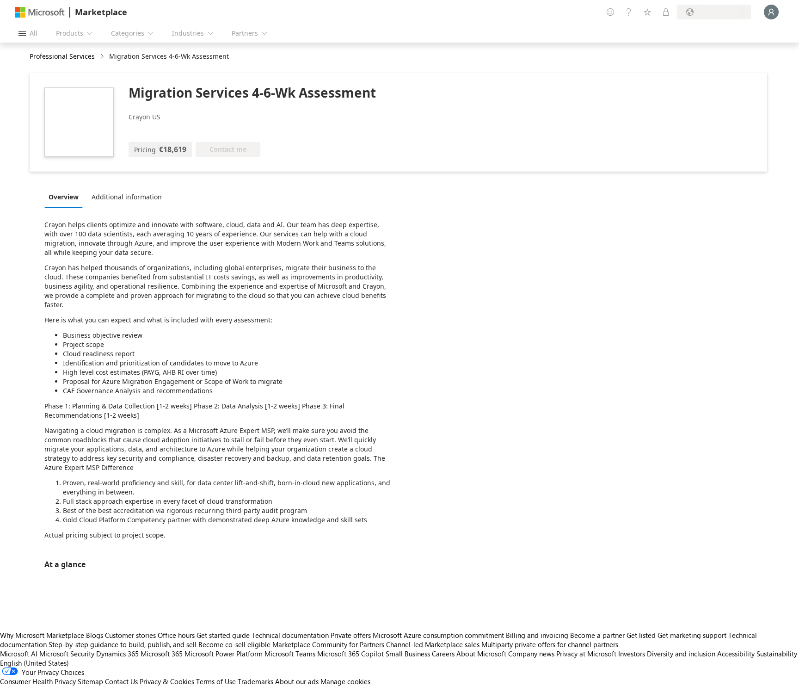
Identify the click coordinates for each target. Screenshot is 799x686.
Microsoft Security (66, 653)
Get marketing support (692, 635)
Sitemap (90, 681)
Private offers (351, 635)
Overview (64, 196)
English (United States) (34, 662)
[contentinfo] (102, 56)
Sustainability (776, 653)
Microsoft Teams (289, 653)
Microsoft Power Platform (223, 653)
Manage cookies (345, 681)
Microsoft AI (18, 653)
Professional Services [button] (62, 56)
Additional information (127, 196)
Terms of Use (216, 681)
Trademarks (255, 681)
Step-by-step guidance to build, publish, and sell (123, 644)
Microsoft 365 (162, 653)
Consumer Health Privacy (38, 681)
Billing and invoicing (537, 635)
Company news (531, 653)
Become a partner (597, 635)
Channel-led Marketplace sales (432, 644)
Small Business (408, 653)
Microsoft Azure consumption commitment (439, 635)
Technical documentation (290, 635)
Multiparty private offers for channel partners (549, 644)
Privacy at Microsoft (586, 653)
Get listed (641, 635)
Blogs (94, 635)
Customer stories (130, 635)
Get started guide (223, 635)
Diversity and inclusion (681, 653)
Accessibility (736, 653)
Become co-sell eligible (234, 644)
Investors (631, 653)
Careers (443, 653)
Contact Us (121, 681)
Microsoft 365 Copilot (350, 653)
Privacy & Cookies (167, 681)
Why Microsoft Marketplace (42, 635)
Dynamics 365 (117, 653)
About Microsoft (481, 653)
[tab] (65, 196)
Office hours (176, 635)
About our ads (297, 681)
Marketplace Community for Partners (328, 644)
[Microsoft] (40, 12)
